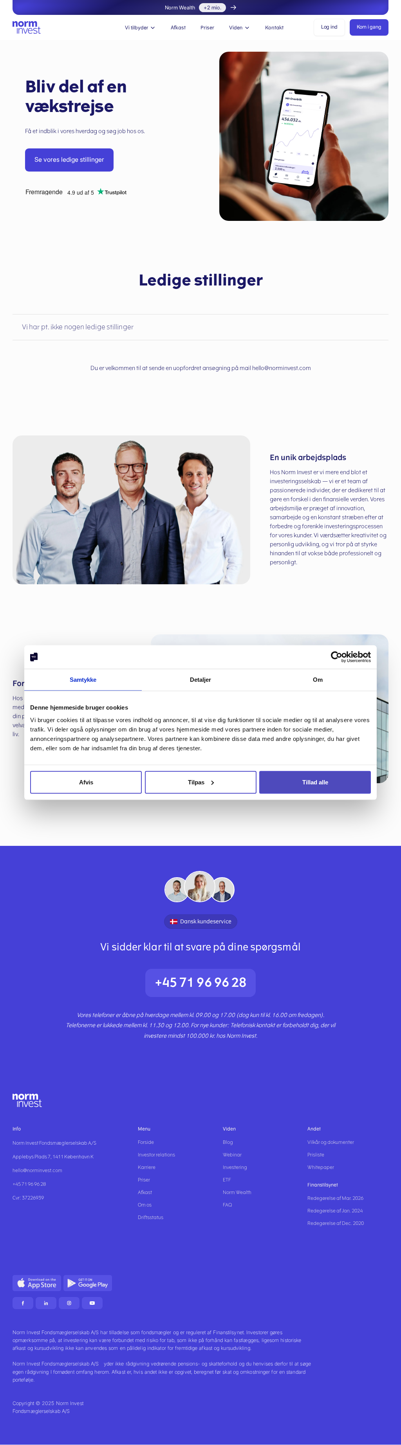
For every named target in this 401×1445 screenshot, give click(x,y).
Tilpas (196, 781)
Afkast (178, 27)
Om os (145, 1205)
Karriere (146, 1167)
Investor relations (156, 1155)
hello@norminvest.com (37, 1170)
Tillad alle (315, 781)
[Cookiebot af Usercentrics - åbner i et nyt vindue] (336, 657)
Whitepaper (320, 1167)
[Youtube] (92, 1303)
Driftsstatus (150, 1217)
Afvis (86, 781)
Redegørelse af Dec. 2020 (335, 1223)
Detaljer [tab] (200, 679)
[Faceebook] (23, 1303)
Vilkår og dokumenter (330, 1142)
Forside (146, 1142)
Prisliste (315, 1155)
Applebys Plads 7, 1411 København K (53, 1157)
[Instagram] (69, 1303)
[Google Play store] (87, 1283)
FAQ (227, 1205)
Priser (207, 27)
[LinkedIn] (46, 1303)
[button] (140, 27)
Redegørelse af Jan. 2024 (335, 1211)
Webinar (232, 1155)
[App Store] (37, 1283)
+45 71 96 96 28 (201, 982)
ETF (227, 1180)
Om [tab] (318, 679)
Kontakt (274, 27)
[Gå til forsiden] (27, 27)
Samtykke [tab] (83, 679)
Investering (235, 1167)
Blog (228, 1142)
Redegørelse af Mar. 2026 (335, 1198)
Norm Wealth (237, 1192)
